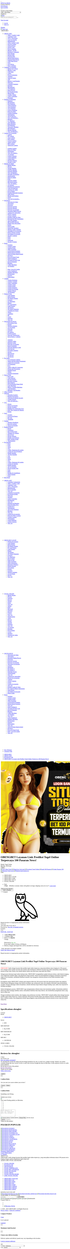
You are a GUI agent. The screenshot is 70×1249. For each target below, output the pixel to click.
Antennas (10, 340)
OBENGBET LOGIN (10, 540)
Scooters (10, 415)
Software (6, 393)
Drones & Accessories (13, 678)
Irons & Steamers (12, 261)
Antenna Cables (12, 341)
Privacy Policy (5, 1210)
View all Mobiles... (13, 173)
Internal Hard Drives (13, 58)
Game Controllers (12, 96)
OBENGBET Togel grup (11, 1178)
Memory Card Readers (14, 81)
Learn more (53, 886)
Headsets (10, 85)
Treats (9, 447)
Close (2, 1217)
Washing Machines (13, 272)
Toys (5, 402)
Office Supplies (8, 392)
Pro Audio (7, 358)
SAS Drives (11, 64)
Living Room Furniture (14, 251)
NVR (9, 238)
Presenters (10, 98)
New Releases (8, 750)
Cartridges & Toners (13, 310)
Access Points (11, 327)
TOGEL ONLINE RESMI (11, 1174)
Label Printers (11, 306)
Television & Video (13, 202)
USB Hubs (10, 72)
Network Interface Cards (14, 347)
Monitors (10, 119)
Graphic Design (12, 399)
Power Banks (11, 191)
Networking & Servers (10, 321)
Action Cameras (12, 216)
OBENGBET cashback (10, 1186)
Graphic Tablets (12, 95)
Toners (9, 312)
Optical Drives (11, 46)
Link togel (22, 869)
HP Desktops (11, 102)
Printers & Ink (8, 294)
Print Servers (11, 349)
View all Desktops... (13, 118)
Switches (10, 330)
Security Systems (12, 242)
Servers (10, 352)
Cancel (3, 1085)
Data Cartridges (12, 66)
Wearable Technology (13, 174)
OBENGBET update (10, 1184)
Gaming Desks (12, 248)
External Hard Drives (13, 59)
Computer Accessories (10, 67)
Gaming (6, 278)
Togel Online (36, 869)
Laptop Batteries (12, 157)
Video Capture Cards (13, 43)
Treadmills (10, 419)
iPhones (10, 167)
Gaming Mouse (12, 291)
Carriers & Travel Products (15, 451)
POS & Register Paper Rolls (15, 384)
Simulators (10, 667)
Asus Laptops (11, 137)
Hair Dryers (11, 434)
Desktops (10, 101)
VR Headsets (11, 292)
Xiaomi (10, 601)
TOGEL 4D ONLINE (10, 1171)
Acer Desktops (12, 108)
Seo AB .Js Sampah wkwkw (15, 927)
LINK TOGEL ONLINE (11, 1175)
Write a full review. (6, 1071)
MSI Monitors (11, 128)
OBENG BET (8, 33)
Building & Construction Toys (16, 408)
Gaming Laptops (12, 148)
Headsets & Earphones (14, 186)
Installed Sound (12, 370)
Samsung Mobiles (12, 171)
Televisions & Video (13, 655)
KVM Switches (12, 333)
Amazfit (10, 623)
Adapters (10, 76)
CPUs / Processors (13, 38)
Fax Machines (11, 301)
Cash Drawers (11, 378)
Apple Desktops (12, 105)
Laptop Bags (11, 159)
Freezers (10, 275)
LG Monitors (11, 121)
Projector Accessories (13, 209)
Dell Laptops (11, 139)
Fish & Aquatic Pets (13, 468)
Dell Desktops (11, 104)
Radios (9, 225)
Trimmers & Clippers (13, 433)
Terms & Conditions (14, 1210)
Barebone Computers (13, 52)
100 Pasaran (47, 869)
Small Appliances (12, 258)
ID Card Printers (12, 304)
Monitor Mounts (12, 130)
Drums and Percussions (14, 369)
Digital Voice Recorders (14, 223)
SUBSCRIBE (21, 1197)
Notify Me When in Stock (8, 950)
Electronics (7, 200)
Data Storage (11, 53)
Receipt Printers (12, 379)
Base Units (10, 376)
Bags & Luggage (12, 424)
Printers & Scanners (13, 541)
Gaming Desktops (12, 113)
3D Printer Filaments (13, 309)
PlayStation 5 (11, 668)
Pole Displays (11, 382)
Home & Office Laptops (14, 515)
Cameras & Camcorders (14, 212)
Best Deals (7, 477)
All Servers (11, 356)
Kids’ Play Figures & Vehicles (16, 410)
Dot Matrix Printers (13, 298)
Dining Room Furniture (14, 252)
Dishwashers (11, 277)
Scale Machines (12, 385)
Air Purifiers (11, 266)
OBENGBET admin (9, 1181)
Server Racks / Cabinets (14, 336)
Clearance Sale (8, 751)
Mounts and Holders (13, 196)
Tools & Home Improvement (15, 254)
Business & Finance (13, 396)
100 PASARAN (8, 653)
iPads (9, 179)
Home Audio (11, 226)
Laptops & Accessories (10, 133)
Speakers (10, 497)
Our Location (4, 7)
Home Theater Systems (14, 232)
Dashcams (10, 240)
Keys (9, 366)
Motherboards (11, 41)
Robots (9, 411)
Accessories (11, 154)
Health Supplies (12, 453)
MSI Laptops (11, 144)
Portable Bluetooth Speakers (15, 193)
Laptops (10, 134)
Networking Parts (12, 323)
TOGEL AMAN (8, 1172)
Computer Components (14, 482)
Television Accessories (14, 664)
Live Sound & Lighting (14, 359)
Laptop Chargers (12, 156)
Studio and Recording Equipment (17, 361)
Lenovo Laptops (12, 141)
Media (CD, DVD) (13, 69)
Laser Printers (11, 295)
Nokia (9, 603)
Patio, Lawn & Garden (14, 269)
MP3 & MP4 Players (13, 222)
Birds (9, 471)
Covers (9, 632)
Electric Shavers (12, 436)
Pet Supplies (7, 442)
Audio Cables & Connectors (15, 367)
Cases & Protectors (13, 188)
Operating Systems (13, 395)
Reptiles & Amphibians (14, 473)
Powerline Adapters (13, 350)
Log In (6, 23)
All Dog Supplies (12, 454)
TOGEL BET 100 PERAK (11, 1169)
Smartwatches (11, 176)
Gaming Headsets (12, 287)
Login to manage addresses (8, 1241)
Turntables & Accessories (14, 231)
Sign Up (6, 24)
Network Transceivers (13, 335)
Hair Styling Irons (12, 431)
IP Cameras (11, 332)
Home (5, 243)
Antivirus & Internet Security (15, 398)
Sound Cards (11, 47)
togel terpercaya (24, 871)
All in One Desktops (13, 509)
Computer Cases (12, 36)
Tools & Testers (12, 78)
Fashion (6, 421)
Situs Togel (8, 869)
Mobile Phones (12, 165)
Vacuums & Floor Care (14, 260)
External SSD (11, 56)
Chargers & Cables (13, 190)
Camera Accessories (13, 684)
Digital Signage (12, 566)
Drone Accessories (13, 405)
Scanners (10, 300)
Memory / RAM (12, 50)
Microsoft (10, 609)
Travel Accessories (13, 425)
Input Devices (11, 90)
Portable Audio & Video (14, 217)
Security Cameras (12, 235)
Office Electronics (12, 563)
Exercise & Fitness (13, 416)
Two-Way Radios (12, 220)
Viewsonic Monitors (13, 127)
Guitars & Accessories (13, 362)
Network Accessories (13, 344)
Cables (9, 73)
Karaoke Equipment (13, 373)
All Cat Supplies (12, 467)
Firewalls (10, 329)
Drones (9, 404)
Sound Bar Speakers (13, 228)
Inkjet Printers (11, 297)
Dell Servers (11, 353)
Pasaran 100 (60, 869)
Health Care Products (13, 438)
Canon (9, 317)
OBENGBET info (9, 1183)
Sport (5, 413)
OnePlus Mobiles (12, 170)
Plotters (10, 303)
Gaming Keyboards (13, 289)
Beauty (9, 428)
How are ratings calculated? (8, 1060)
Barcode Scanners (12, 381)
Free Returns (4, 6)
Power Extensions (12, 75)
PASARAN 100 (8, 757)
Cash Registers (12, 389)
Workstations (11, 114)
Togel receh (10, 871)
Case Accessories (12, 39)
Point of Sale (7, 375)
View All (10, 320)
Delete (8, 1085)
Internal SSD (11, 55)
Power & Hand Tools (13, 257)
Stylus (9, 197)
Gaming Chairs (12, 246)
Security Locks (12, 162)
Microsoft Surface (12, 182)
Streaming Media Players (14, 211)
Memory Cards (12, 70)
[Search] (17, 17)
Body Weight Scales (13, 439)
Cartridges (10, 314)
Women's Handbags (13, 422)
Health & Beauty (8, 427)
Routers (10, 324)
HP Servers (11, 355)
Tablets (9, 606)
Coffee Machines (12, 265)
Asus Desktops (12, 107)
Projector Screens (12, 206)
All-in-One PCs (12, 116)
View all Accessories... (14, 199)
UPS (9, 79)
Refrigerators (11, 274)
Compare (5, 892)
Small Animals (11, 474)
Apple (9, 618)
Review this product (6, 1067)
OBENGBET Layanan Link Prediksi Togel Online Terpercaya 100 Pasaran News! (26, 759)
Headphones (11, 500)
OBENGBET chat (9, 1180)
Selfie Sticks (11, 194)
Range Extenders (12, 346)
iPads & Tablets (12, 177)
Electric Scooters (12, 407)
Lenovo (10, 613)
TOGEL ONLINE (9, 593)
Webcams (10, 82)
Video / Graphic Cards (14, 35)
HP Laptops (11, 136)
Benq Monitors (12, 124)
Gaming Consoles (12, 281)
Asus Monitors (11, 122)
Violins (9, 372)
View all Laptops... (13, 153)
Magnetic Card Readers (14, 390)
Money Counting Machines (15, 387)
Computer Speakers (13, 84)
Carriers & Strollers (13, 464)
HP (8, 315)
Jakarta (5, 3)
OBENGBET (8, 754)
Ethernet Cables (12, 343)
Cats (9, 456)
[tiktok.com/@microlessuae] (9, 1206)
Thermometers (11, 441)
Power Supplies (12, 49)
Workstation (11, 151)
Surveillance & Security (14, 234)
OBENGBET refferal (10, 1189)
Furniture (10, 245)
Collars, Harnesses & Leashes (16, 450)
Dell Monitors (11, 125)
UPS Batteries (11, 88)
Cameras (10, 679)
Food (9, 445)
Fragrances (10, 430)
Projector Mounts (12, 208)
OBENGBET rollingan (10, 1187)
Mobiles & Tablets (9, 163)
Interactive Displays (13, 564)
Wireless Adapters (12, 326)
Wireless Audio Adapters (14, 229)
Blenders (10, 263)
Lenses (9, 682)
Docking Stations (12, 160)
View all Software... (13, 401)
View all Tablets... (12, 183)
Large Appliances (12, 271)
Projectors (10, 205)
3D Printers (11, 307)
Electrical (10, 255)
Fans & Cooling (12, 44)
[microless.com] (2, 15)
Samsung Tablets (12, 180)
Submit (3, 1073)
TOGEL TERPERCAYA (11, 1168)
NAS (9, 62)
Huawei (10, 600)
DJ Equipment (11, 364)
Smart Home (11, 690)
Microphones (11, 87)
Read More (4, 1004)
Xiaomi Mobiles (12, 168)
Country (3, 1246)
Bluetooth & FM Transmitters (15, 219)
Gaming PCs (11, 506)
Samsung (10, 318)
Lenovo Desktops (12, 110)
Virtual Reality (11, 673)
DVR (9, 237)
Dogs (9, 444)
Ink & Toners (11, 558)
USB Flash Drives (12, 61)
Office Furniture (12, 249)
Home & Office (12, 111)
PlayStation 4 (11, 670)
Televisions (11, 203)
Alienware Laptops (13, 145)
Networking (11, 567)
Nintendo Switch (12, 672)
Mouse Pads (11, 93)
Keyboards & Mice (13, 92)
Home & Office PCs (13, 505)
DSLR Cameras (12, 214)
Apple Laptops (12, 142)
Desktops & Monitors (10, 99)
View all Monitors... (13, 131)
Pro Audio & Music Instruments (16, 688)
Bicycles (10, 418)
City (2, 1247)
